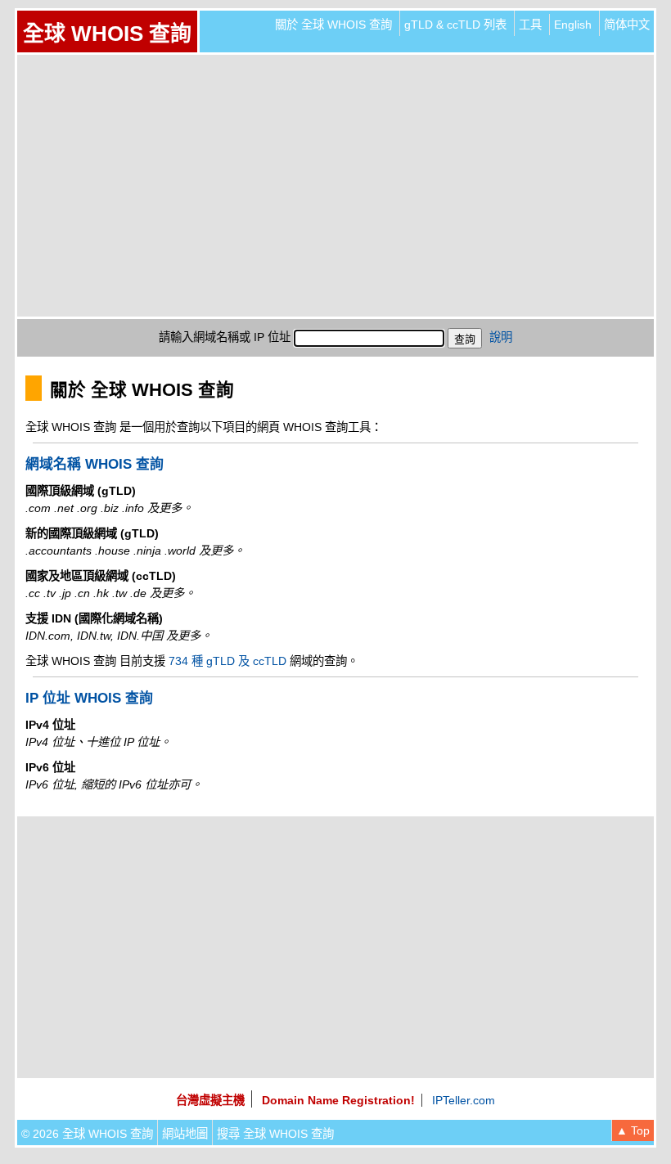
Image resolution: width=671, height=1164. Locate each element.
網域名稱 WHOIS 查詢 (94, 464)
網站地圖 (185, 1133)
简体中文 (627, 24)
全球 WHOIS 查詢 (107, 33)
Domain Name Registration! (338, 1100)
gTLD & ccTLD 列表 (455, 24)
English (573, 24)
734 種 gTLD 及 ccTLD (227, 660)
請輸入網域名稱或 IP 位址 (224, 337)
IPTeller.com (463, 1100)
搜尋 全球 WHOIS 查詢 (275, 1133)
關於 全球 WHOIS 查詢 (333, 24)
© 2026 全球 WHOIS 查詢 (87, 1133)
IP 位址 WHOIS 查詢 (89, 698)
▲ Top (633, 1130)
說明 (500, 337)
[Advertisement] (335, 185)
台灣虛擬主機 (210, 1100)
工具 (530, 24)
